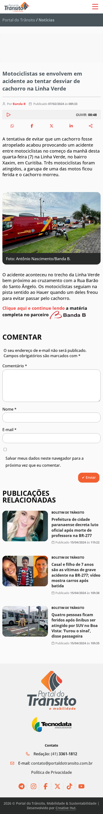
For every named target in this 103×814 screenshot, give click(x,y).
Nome (9, 409)
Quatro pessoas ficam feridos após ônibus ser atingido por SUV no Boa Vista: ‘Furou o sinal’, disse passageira (75, 625)
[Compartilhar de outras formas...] (91, 126)
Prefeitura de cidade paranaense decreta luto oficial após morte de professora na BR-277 (75, 527)
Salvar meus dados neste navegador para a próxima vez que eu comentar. (45, 462)
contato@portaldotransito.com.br (62, 763)
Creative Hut (65, 808)
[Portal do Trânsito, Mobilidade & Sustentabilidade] (51, 690)
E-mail (9, 429)
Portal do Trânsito (18, 20)
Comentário (14, 365)
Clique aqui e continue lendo (33, 308)
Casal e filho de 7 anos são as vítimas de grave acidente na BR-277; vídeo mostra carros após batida (76, 575)
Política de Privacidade (51, 772)
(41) (64, 753)
